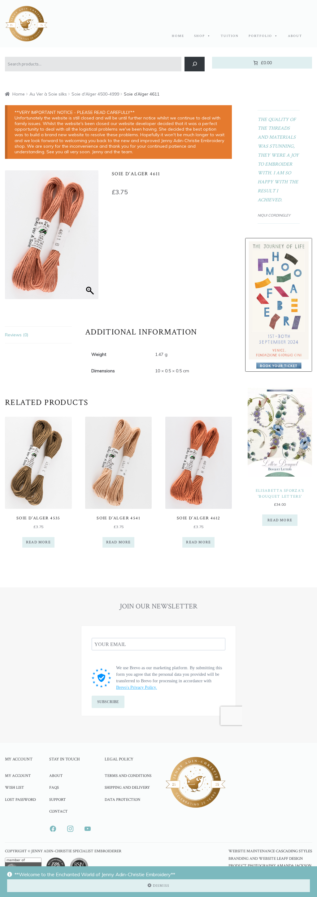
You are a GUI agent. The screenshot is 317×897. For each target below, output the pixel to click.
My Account (18, 775)
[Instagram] (70, 828)
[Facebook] (53, 828)
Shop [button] (199, 36)
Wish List (14, 787)
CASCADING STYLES (294, 851)
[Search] (195, 64)
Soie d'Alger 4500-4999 (95, 94)
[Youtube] (87, 828)
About (295, 36)
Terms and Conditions (128, 775)
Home (178, 36)
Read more (38, 542)
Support (57, 799)
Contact (58, 811)
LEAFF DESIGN (290, 858)
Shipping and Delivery (127, 787)
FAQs (54, 787)
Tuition (230, 36)
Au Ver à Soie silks (48, 94)
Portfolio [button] (260, 36)
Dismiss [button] (161, 885)
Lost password (20, 799)
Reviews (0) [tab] (16, 335)
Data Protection (122, 799)
